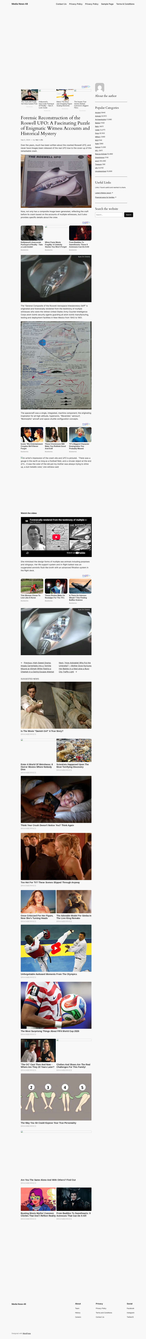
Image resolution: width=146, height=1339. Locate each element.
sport (97, 161)
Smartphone (99, 157)
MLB (96, 140)
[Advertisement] (73, 26)
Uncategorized (100, 171)
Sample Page (107, 4)
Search (128, 215)
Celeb (97, 130)
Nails (97, 144)
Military (97, 137)
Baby (97, 126)
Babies (97, 123)
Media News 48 (20, 4)
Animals (98, 116)
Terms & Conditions (125, 4)
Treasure (98, 164)
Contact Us (61, 4)
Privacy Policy (75, 4)
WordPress (27, 1333)
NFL (96, 150)
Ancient (98, 112)
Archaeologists (100, 119)
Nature (97, 147)
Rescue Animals (101, 154)
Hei (37, 140)
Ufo (41, 140)
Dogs (97, 133)
